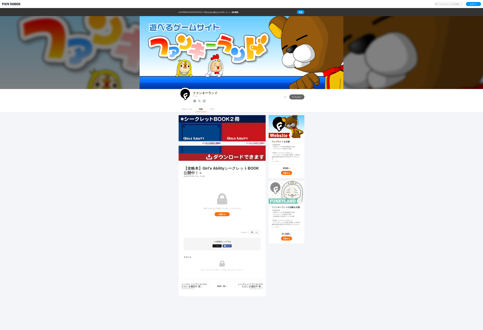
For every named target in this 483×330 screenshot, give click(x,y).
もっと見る (275, 161)
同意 (300, 12)
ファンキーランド (205, 93)
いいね (255, 232)
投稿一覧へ (222, 286)
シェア (228, 246)
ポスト (218, 246)
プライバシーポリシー (211, 12)
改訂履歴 (235, 12)
